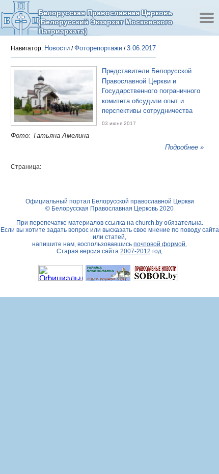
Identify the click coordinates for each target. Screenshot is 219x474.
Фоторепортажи (98, 48)
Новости (57, 48)
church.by (148, 222)
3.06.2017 (141, 48)
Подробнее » (184, 147)
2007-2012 (135, 251)
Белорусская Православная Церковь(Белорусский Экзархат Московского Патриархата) (105, 22)
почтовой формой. (160, 244)
